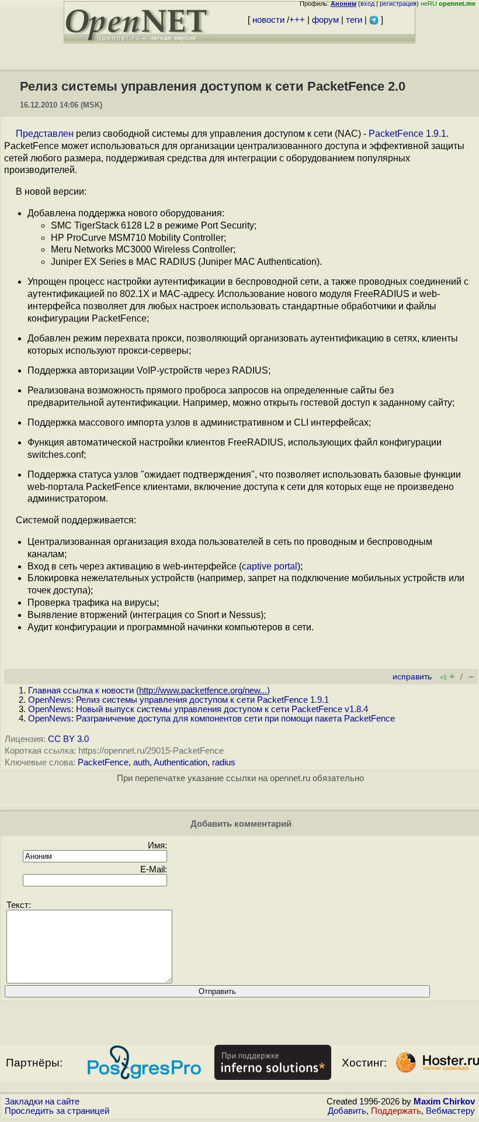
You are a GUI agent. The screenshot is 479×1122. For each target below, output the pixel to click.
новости (268, 20)
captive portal (269, 566)
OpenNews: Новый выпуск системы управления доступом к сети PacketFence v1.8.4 (198, 709)
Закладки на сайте (42, 1101)
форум (325, 20)
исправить (412, 676)
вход (367, 3)
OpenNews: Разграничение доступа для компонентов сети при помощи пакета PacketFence (211, 718)
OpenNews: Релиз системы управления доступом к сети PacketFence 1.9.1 (178, 700)
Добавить (347, 1111)
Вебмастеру (450, 1111)
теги (354, 20)
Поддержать (396, 1111)
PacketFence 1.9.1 (407, 134)
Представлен (45, 134)
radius (223, 762)
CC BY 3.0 (68, 739)
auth (141, 762)
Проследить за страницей (57, 1111)
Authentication (180, 762)
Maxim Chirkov (444, 1101)
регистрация (398, 3)
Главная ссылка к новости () (149, 690)
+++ (297, 20)
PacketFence (103, 762)
